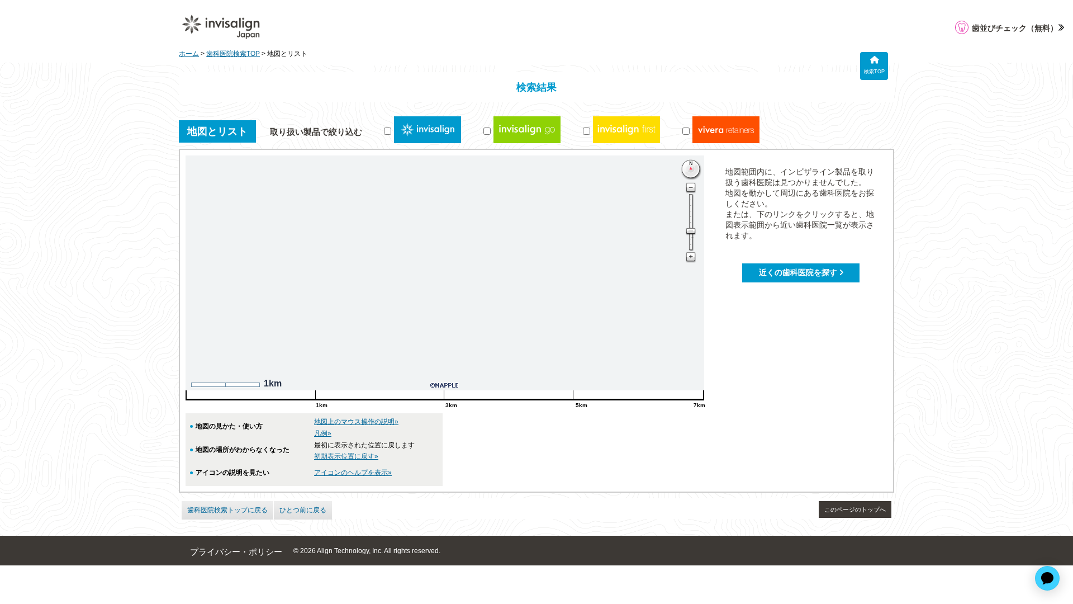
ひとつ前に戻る (302, 510)
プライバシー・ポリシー (236, 552)
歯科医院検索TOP (233, 54)
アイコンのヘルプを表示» (353, 472)
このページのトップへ (855, 509)
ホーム (189, 54)
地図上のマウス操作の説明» (356, 422)
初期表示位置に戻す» (346, 456)
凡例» (322, 433)
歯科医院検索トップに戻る (227, 510)
